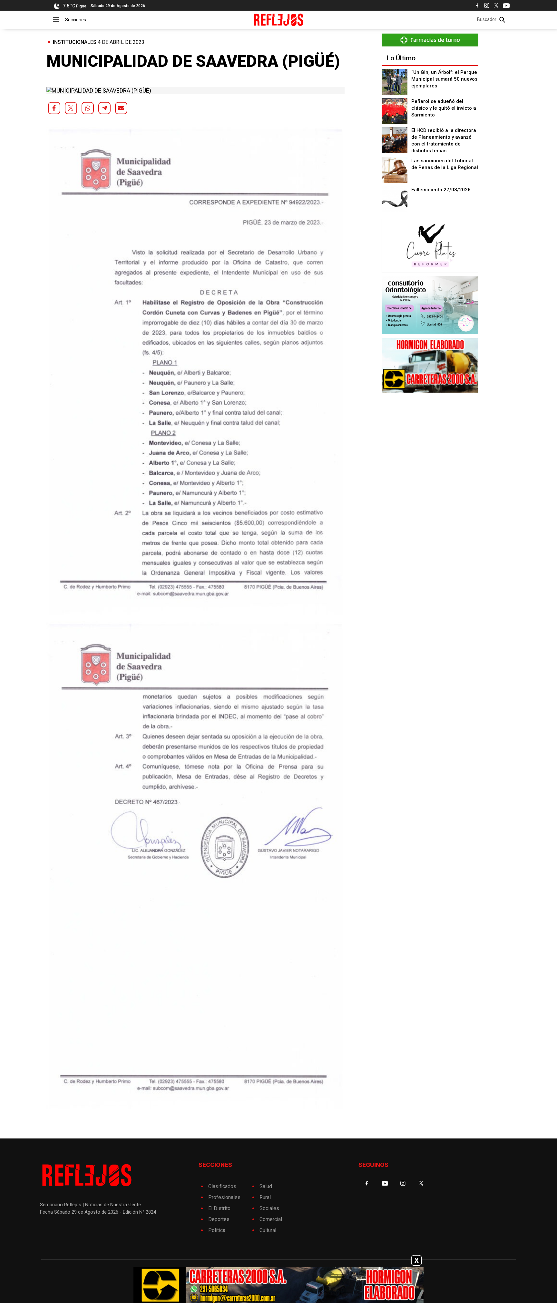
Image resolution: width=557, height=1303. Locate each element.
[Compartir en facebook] (54, 108)
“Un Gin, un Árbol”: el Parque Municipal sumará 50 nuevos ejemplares (444, 79)
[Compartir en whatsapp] (88, 108)
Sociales (269, 1208)
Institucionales (74, 42)
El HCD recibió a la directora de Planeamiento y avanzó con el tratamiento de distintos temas (443, 140)
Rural (265, 1197)
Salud (265, 1186)
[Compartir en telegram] (104, 108)
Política (216, 1230)
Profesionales (224, 1197)
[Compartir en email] (121, 108)
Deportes (219, 1219)
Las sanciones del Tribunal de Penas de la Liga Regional (444, 164)
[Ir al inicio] (278, 20)
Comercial (270, 1219)
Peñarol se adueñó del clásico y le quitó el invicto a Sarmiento (443, 108)
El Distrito (219, 1208)
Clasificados (222, 1186)
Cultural (267, 1230)
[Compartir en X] (71, 108)
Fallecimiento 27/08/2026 (441, 190)
